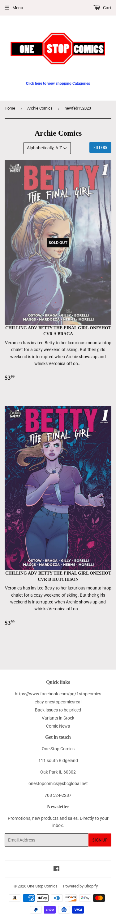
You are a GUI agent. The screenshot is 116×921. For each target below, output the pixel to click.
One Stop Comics (42, 886)
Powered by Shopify (80, 886)
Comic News (58, 726)
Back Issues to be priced (58, 709)
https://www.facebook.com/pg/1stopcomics (58, 693)
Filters (100, 147)
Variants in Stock (58, 718)
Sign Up (99, 840)
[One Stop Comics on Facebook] (56, 869)
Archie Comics (40, 108)
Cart (106, 7)
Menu (17, 7)
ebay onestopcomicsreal (58, 701)
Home (10, 108)
